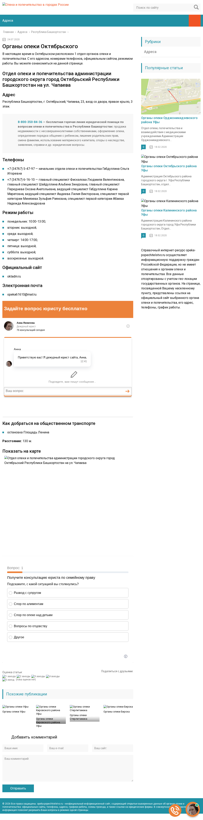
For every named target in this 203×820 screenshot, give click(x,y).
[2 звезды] (24, 676)
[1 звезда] (9, 676)
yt (180, 817)
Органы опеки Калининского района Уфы (169, 212)
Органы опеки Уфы (13, 711)
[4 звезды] (53, 676)
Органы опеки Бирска (116, 711)
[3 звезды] (38, 676)
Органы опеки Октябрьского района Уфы (169, 168)
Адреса (7, 20)
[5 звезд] (8, 679)
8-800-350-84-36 (30, 122)
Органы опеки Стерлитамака (78, 717)
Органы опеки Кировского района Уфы (48, 722)
